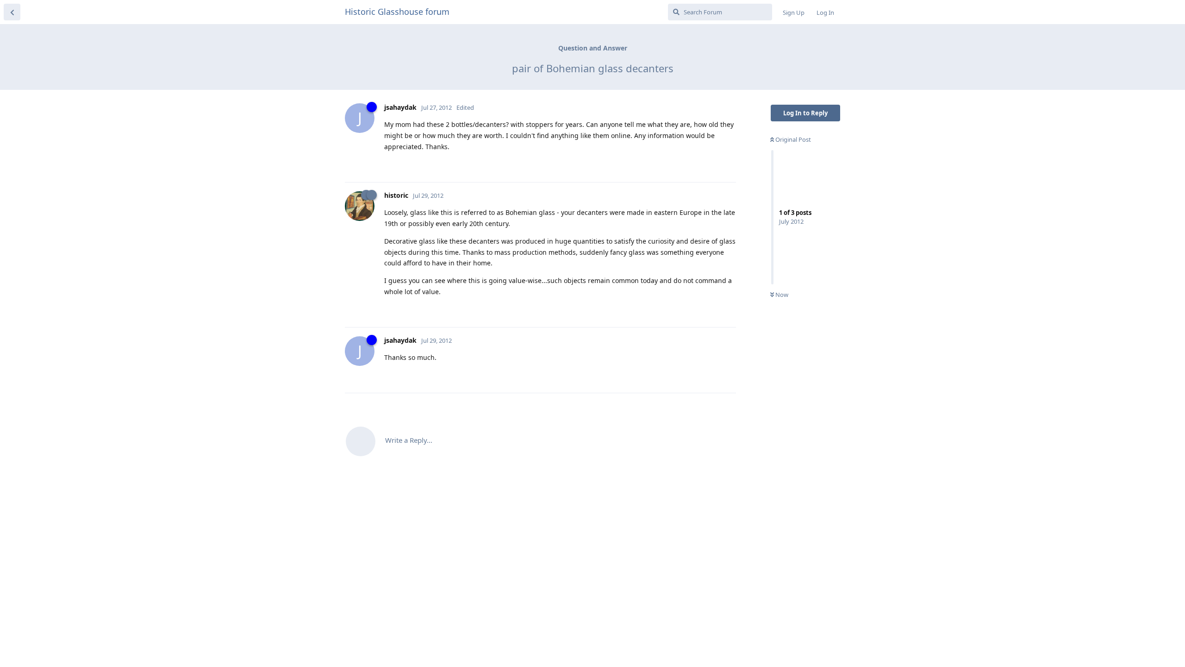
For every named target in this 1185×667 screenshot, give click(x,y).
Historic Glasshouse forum (397, 11)
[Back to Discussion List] (12, 12)
